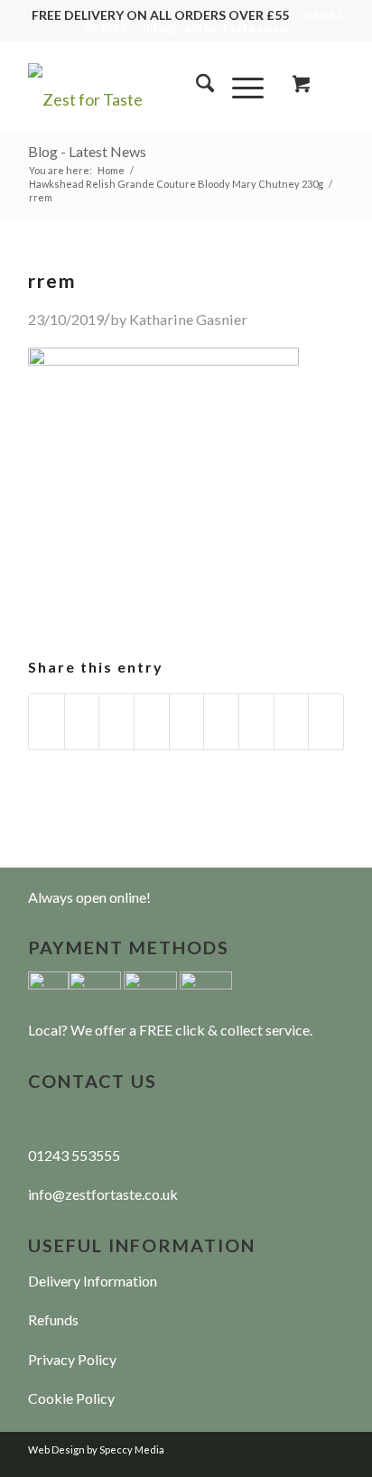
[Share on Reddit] (291, 721)
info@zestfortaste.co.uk (216, 27)
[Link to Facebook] (303, 1445)
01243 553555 (74, 1155)
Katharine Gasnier (188, 319)
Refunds (53, 1319)
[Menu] (239, 86)
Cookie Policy (71, 1398)
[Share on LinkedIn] (187, 721)
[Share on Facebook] (46, 721)
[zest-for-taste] (154, 86)
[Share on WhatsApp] (116, 721)
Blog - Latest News (87, 151)
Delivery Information (92, 1280)
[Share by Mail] (326, 721)
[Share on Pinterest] (152, 721)
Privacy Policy (72, 1359)
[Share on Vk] (256, 721)
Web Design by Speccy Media (96, 1449)
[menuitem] (196, 86)
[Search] (196, 86)
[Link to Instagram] (330, 1445)
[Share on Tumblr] (221, 721)
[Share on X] (82, 721)
